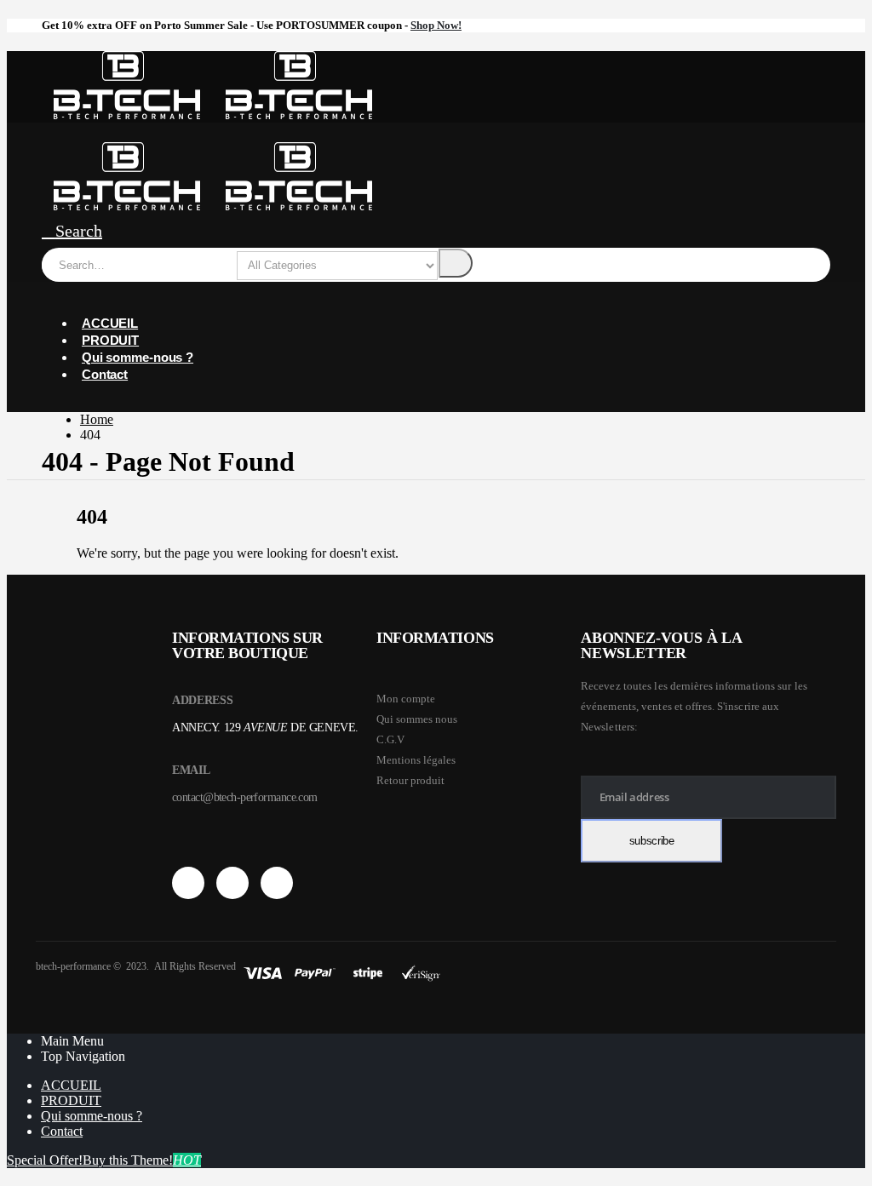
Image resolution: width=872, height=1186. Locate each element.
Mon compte (405, 698)
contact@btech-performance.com (245, 797)
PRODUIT (110, 340)
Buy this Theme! (142, 1160)
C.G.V (390, 739)
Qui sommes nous (416, 719)
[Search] (456, 263)
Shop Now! (436, 25)
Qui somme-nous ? (137, 357)
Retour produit (410, 780)
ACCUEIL (110, 323)
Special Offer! (45, 1160)
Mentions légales (416, 759)
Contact (105, 374)
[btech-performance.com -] (214, 114)
